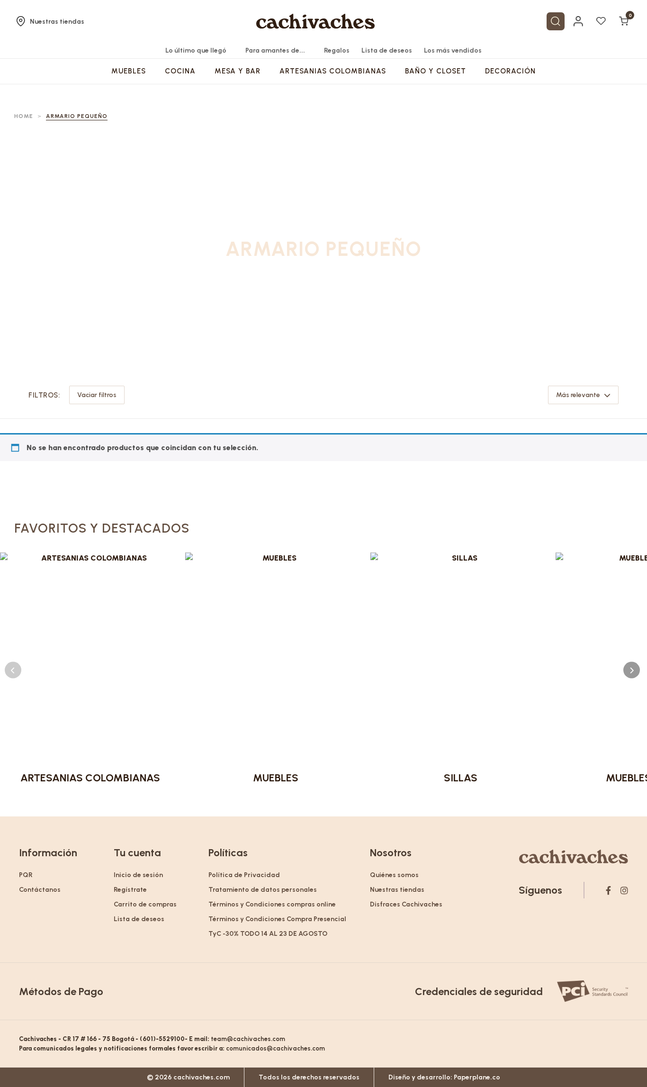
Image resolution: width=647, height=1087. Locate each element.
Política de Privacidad (244, 875)
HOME (23, 116)
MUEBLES (128, 71)
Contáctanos (40, 890)
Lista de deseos (386, 50)
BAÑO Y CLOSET (435, 71)
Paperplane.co (477, 1077)
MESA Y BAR (238, 71)
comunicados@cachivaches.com (275, 1048)
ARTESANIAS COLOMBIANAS (332, 71)
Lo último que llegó (195, 50)
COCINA (180, 71)
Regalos (337, 50)
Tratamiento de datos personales (262, 890)
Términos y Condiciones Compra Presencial (277, 919)
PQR (26, 875)
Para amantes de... (275, 50)
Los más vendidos (453, 50)
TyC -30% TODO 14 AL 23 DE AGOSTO (267, 934)
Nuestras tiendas (57, 22)
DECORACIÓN (510, 71)
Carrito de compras (145, 904)
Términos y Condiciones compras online (272, 904)
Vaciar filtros (97, 395)
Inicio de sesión (138, 875)
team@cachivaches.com (248, 1038)
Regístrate (130, 890)
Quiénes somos (394, 875)
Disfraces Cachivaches (406, 904)
